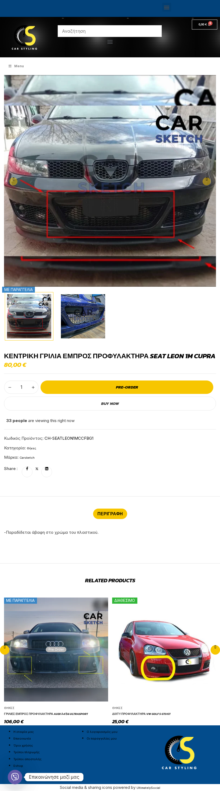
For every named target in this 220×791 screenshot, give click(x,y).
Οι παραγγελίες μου (102, 738)
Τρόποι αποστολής (27, 759)
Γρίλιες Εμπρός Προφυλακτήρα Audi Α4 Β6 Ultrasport (46, 714)
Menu (19, 66)
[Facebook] (27, 469)
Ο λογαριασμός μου (102, 732)
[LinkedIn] (46, 469)
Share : (11, 468)
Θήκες (31, 448)
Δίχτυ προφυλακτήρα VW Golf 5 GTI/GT (141, 714)
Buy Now (110, 403)
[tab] (110, 514)
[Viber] (15, 777)
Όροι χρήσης (23, 745)
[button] (166, 7)
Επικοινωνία (22, 738)
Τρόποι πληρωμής (26, 752)
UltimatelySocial (148, 788)
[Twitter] (37, 469)
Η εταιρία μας (23, 732)
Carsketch (27, 458)
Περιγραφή (110, 513)
